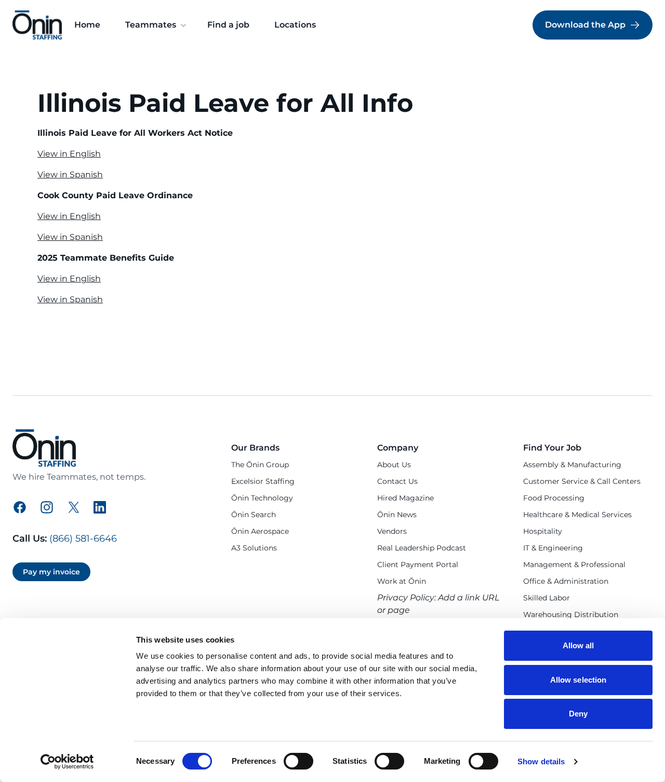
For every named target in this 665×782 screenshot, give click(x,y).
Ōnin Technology (262, 498)
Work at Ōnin (401, 581)
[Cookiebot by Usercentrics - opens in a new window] (67, 762)
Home (87, 25)
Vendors (392, 531)
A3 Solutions (254, 548)
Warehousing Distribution (570, 614)
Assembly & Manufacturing (572, 464)
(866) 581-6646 (83, 538)
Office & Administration (565, 581)
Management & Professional (574, 564)
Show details (541, 761)
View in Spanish (70, 175)
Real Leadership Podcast (421, 548)
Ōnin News (397, 514)
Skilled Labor (546, 597)
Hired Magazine (405, 498)
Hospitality (542, 531)
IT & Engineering (553, 548)
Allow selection (578, 679)
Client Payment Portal (417, 564)
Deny (578, 713)
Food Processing (553, 498)
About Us (394, 464)
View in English (69, 154)
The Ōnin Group (260, 464)
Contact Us (397, 481)
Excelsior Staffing (263, 481)
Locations (295, 25)
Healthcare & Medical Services (577, 514)
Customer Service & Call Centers (582, 481)
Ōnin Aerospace (260, 531)
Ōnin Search (253, 514)
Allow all (578, 645)
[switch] (298, 761)
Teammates (150, 25)
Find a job (228, 25)
